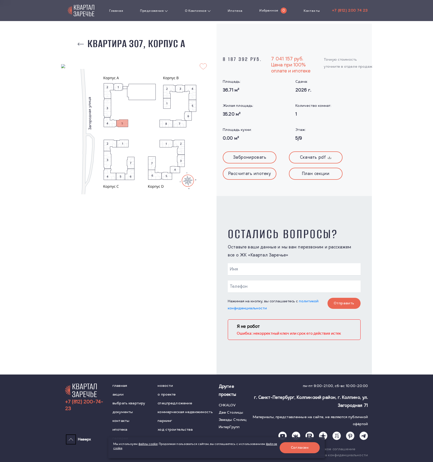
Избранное (268, 10)
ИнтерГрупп (229, 427)
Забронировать (249, 157)
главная (120, 386)
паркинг (165, 421)
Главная (116, 11)
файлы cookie (148, 444)
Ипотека (235, 11)
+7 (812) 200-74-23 (84, 405)
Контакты (312, 11)
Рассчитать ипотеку (249, 173)
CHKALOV (227, 405)
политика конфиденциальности (338, 455)
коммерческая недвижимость (185, 412)
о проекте (167, 394)
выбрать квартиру (129, 403)
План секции (316, 173)
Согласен (300, 447)
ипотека (120, 429)
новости (165, 386)
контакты (121, 421)
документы (123, 412)
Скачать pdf (313, 157)
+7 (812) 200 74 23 (350, 10)
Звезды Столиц (233, 420)
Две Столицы (231, 412)
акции (118, 394)
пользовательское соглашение (326, 449)
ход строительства (175, 429)
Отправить (344, 303)
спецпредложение (175, 403)
